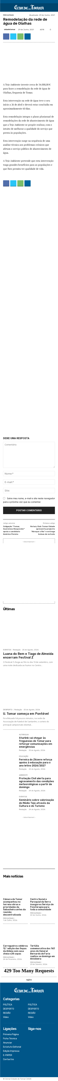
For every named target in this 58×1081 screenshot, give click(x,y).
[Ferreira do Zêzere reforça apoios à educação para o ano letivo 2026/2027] (10, 762)
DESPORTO (7, 710)
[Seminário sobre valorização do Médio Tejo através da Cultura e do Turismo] (10, 802)
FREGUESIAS (8, 15)
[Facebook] (6, 36)
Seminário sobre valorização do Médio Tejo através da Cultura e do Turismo (36, 802)
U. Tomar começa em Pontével (26, 713)
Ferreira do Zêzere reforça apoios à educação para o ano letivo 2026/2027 (35, 762)
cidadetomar (9, 29)
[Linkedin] (27, 36)
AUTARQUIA (24, 735)
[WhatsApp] (20, 36)
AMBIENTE (23, 775)
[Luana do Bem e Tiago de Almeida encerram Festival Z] (29, 630)
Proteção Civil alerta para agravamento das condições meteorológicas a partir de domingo (36, 783)
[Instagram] (30, 1039)
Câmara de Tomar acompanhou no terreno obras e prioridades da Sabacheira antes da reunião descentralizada (14, 907)
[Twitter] (13, 36)
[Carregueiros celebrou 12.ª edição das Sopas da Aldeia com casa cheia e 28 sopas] (15, 935)
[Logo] (29, 7)
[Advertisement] (29, 312)
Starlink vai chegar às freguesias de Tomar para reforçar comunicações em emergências (35, 742)
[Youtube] (30, 1047)
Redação (17, 650)
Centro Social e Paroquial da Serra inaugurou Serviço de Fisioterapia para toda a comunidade (42, 904)
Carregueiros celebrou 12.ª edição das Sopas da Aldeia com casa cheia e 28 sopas (15, 950)
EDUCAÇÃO (23, 756)
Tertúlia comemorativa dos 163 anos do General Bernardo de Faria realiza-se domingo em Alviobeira (42, 952)
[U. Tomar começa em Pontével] (29, 690)
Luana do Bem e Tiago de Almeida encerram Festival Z (28, 655)
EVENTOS (7, 650)
